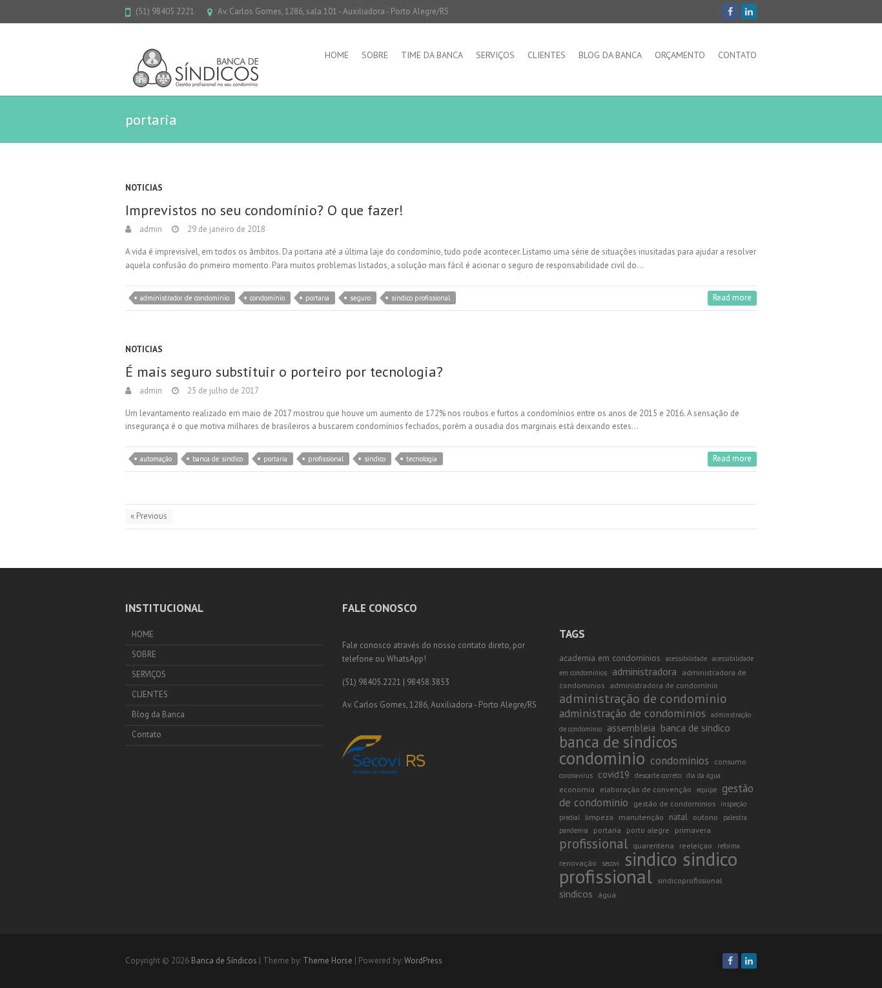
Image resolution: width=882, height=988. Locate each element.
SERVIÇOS (495, 55)
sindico (374, 458)
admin (150, 229)
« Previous (148, 515)
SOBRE (375, 55)
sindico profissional (420, 297)
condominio (267, 297)
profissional (326, 458)
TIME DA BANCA (432, 55)
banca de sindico (217, 458)
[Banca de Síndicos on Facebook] (730, 11)
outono (705, 817)
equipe (707, 789)
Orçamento (680, 55)
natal (678, 817)
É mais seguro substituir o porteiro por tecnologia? (284, 372)
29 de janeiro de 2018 (225, 229)
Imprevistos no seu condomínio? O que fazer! (264, 210)
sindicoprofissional (689, 880)
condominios (679, 760)
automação (156, 458)
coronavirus (576, 775)
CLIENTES (547, 55)
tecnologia (421, 458)
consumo (730, 761)
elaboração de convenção (646, 789)
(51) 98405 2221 (165, 11)
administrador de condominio (184, 297)
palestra (735, 817)
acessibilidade (686, 658)
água (607, 894)
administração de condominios (632, 713)
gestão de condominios (674, 803)
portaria (317, 297)
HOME (337, 55)
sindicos (576, 893)
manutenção (641, 817)
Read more (732, 297)
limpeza (599, 817)
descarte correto (658, 775)
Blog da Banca (610, 55)
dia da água (703, 775)
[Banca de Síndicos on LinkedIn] (749, 11)
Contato (737, 55)
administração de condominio (643, 698)
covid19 (614, 774)
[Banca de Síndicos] (199, 70)
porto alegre (648, 830)
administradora (644, 671)
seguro (360, 297)
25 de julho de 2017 (222, 390)
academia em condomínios (610, 658)
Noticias (144, 187)
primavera (693, 830)
